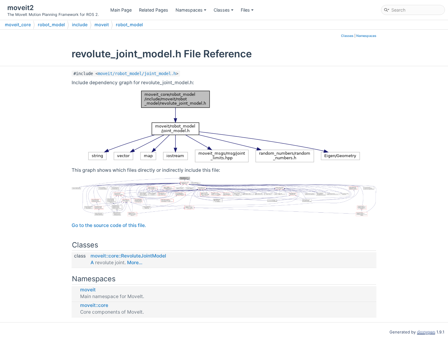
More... (134, 262)
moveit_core (18, 24)
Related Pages (153, 10)
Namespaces (189, 10)
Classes (222, 10)
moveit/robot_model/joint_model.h (137, 73)
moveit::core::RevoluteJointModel (128, 256)
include (79, 24)
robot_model (51, 24)
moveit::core (94, 305)
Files (245, 10)
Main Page (121, 10)
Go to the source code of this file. (109, 225)
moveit (101, 24)
